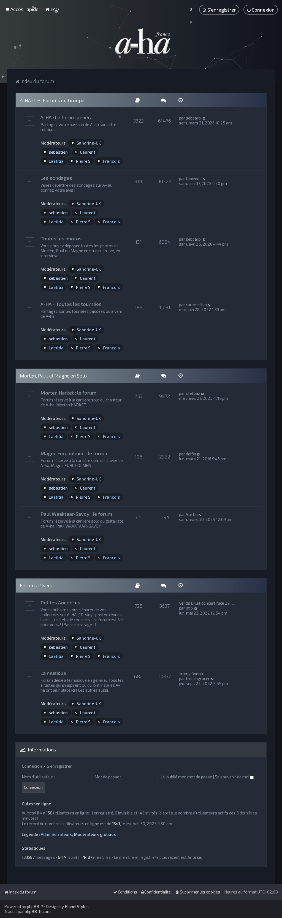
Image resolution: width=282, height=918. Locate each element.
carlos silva (196, 304)
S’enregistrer (59, 766)
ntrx (189, 607)
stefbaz (193, 393)
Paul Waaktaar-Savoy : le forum (76, 514)
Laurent (87, 152)
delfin (191, 453)
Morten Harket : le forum (68, 393)
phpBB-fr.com (38, 911)
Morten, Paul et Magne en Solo (53, 376)
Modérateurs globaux (95, 834)
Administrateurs (56, 834)
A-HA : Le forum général (67, 117)
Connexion (32, 766)
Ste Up (192, 514)
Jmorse (194, 857)
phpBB (33, 906)
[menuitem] (52, 9)
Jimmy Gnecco (192, 673)
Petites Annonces (60, 602)
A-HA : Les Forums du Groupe (52, 100)
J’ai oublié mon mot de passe (186, 776)
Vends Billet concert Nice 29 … (206, 603)
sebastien (58, 152)
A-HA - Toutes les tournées (71, 304)
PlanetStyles (77, 906)
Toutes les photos (61, 238)
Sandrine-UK (89, 142)
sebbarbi (194, 117)
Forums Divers (36, 585)
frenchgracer (198, 678)
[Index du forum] (141, 41)
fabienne (194, 178)
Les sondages (56, 178)
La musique (53, 673)
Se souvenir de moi (232, 776)
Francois (111, 161)
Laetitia (56, 161)
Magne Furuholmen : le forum (73, 453)
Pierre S (83, 161)
